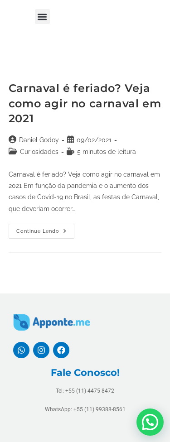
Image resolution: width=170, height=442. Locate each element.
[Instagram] (41, 350)
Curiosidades (39, 151)
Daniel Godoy (39, 140)
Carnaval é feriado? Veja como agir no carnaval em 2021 (85, 103)
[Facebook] (61, 350)
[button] (42, 16)
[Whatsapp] (21, 350)
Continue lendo (45, 229)
